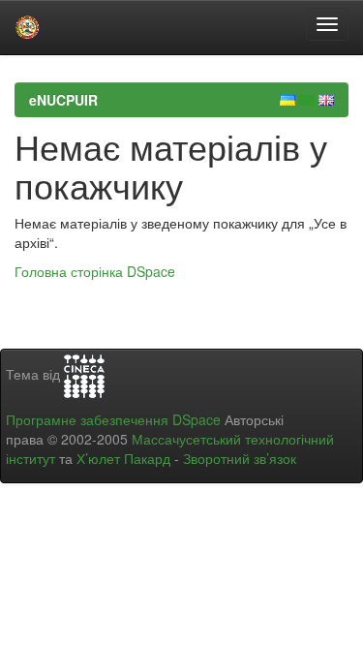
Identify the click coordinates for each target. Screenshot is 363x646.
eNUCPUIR (63, 99)
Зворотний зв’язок (239, 458)
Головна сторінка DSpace (95, 271)
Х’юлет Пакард (123, 458)
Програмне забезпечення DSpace (113, 419)
